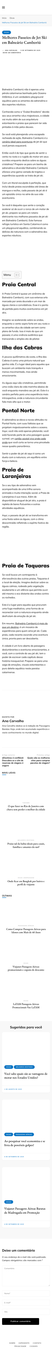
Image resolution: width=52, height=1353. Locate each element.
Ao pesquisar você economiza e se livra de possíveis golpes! (24, 1143)
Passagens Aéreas (26, 925)
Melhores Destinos (26, 840)
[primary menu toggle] (3, 7)
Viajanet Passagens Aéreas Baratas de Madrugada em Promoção (24, 1210)
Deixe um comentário (12, 53)
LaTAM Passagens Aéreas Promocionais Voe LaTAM (26, 1005)
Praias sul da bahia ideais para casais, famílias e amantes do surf (26, 845)
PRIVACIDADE (20, 1346)
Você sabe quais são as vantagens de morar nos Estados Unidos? (25, 1076)
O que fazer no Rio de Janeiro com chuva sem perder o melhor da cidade (26, 807)
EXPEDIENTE (24, 1343)
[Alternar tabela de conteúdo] (15, 275)
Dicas (6, 32)
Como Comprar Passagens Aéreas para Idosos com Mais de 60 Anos (26, 930)
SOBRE (12, 1343)
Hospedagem (28, 877)
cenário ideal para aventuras (17, 141)
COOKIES (34, 1346)
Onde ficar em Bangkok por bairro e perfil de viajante (26, 882)
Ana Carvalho (11, 50)
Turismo (26, 803)
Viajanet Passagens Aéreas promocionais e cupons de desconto (26, 968)
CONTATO (37, 1343)
